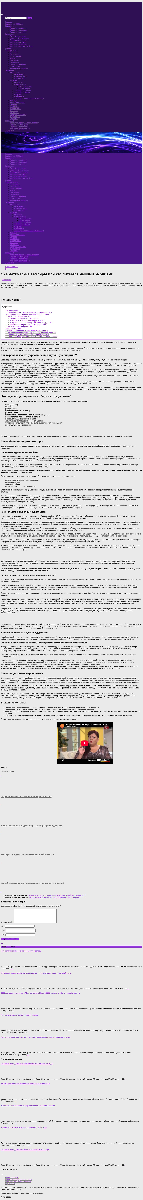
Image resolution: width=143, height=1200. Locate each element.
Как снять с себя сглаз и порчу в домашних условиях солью (28, 1105)
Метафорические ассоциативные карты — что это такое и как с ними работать (36, 973)
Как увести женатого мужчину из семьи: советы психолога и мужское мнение (35, 1037)
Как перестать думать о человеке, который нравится (27, 335)
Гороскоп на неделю (18, 30)
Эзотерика (9, 70)
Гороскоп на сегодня (18, 28)
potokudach (6, 280)
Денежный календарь (19, 40)
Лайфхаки (9, 131)
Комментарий (7, 922)
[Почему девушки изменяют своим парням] (5, 1027)
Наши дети (14, 62)
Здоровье (14, 52)
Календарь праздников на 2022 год (24, 123)
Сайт (3, 934)
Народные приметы (18, 115)
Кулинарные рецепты (19, 68)
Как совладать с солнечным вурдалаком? (27, 321)
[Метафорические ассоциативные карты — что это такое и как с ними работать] (5, 985)
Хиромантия (15, 117)
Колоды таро (19, 74)
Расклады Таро (20, 76)
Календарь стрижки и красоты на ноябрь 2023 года (24, 1127)
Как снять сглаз (25, 86)
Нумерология (15, 109)
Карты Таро (14, 72)
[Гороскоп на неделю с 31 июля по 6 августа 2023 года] (5, 1161)
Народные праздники (19, 127)
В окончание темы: (13, 329)
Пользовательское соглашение (18, 1182)
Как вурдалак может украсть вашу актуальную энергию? (28, 312)
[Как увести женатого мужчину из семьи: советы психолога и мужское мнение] (5, 1049)
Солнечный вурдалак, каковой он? (24, 318)
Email (3, 930)
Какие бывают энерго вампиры (18, 316)
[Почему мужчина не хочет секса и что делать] (5, 963)
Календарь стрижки (18, 42)
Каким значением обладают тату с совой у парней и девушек (30, 333)
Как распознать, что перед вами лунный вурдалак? (31, 323)
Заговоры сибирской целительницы (29, 99)
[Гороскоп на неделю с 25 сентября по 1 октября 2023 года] (5, 1075)
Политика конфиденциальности (18, 1180)
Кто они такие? (11, 310)
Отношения (14, 54)
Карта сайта (10, 1184)
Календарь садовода (18, 44)
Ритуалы (18, 95)
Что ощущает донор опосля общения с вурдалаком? (27, 314)
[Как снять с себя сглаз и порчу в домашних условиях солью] (5, 1117)
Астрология (14, 107)
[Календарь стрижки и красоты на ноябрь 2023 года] (5, 1139)
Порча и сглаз (20, 84)
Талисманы (14, 113)
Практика (14, 119)
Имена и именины (17, 103)
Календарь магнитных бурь (21, 46)
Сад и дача (14, 60)
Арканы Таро (19, 78)
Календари (9, 34)
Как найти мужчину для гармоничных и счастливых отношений (31, 337)
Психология (15, 66)
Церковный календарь (19, 38)
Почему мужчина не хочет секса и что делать (21, 951)
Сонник (8, 48)
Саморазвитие (11, 267)
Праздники (9, 121)
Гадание (13, 105)
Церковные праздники (19, 125)
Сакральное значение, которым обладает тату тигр (26, 331)
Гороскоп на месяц (17, 32)
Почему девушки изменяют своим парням (20, 1015)
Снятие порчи (24, 88)
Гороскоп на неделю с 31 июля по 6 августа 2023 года (25, 1150)
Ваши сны (14, 111)
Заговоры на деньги (22, 90)
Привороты (19, 97)
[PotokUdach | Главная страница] (25, 10)
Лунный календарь (17, 36)
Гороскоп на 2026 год (14, 24)
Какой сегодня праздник (20, 129)
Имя (2, 926)
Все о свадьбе (16, 56)
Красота (13, 58)
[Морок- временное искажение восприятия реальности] (5, 1095)
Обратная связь (12, 1178)
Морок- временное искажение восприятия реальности (25, 1083)
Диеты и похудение (18, 64)
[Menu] (2, 14)
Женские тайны (11, 50)
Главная (8, 22)
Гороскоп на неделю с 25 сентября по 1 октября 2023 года (27, 1064)
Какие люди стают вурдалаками (18, 327)
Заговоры (14, 80)
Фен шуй (13, 101)
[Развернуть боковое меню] (2, 943)
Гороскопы (9, 26)
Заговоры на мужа (22, 93)
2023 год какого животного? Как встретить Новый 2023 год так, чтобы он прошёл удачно (40, 993)
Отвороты (18, 82)
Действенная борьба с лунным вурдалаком (28, 325)
